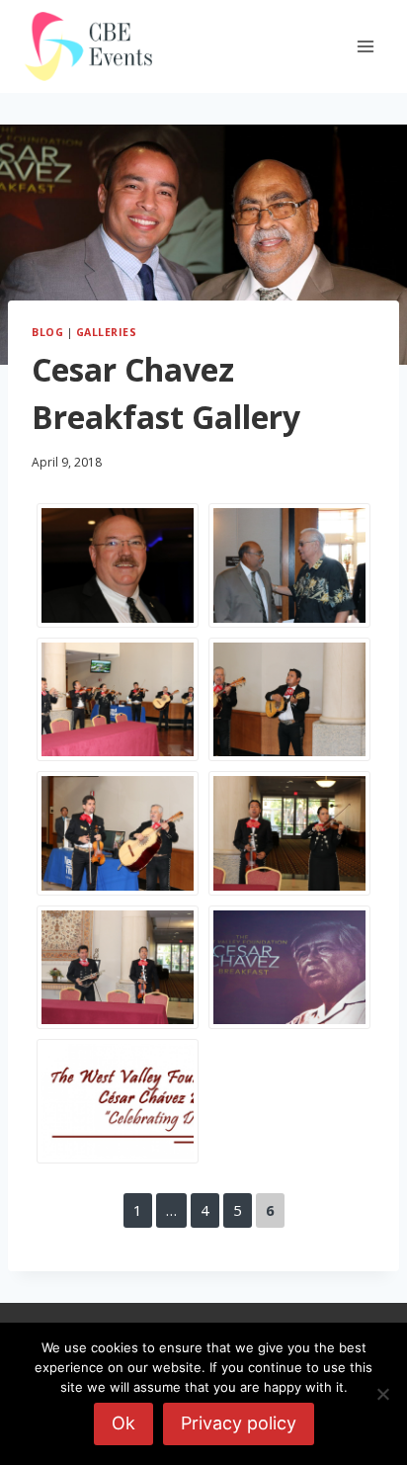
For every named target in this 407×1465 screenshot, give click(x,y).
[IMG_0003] (289, 833)
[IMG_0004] (117, 833)
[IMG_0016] (117, 565)
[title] (117, 1101)
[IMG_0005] (289, 700)
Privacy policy (238, 1423)
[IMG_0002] (117, 967)
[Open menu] (365, 46)
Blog (47, 332)
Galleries (106, 332)
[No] (382, 1394)
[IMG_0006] (117, 700)
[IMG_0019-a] (289, 967)
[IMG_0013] (289, 565)
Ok (123, 1423)
